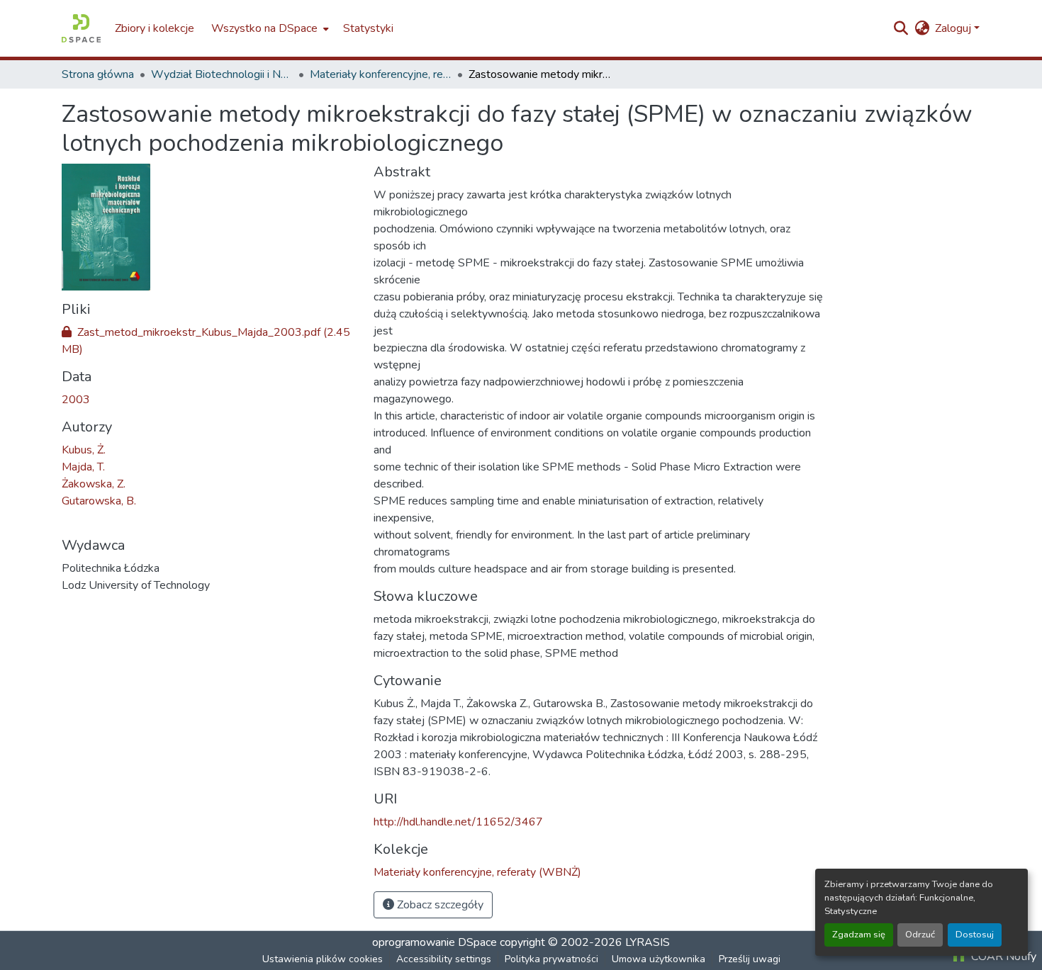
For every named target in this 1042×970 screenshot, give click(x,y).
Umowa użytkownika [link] (658, 959)
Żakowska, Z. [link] (93, 484)
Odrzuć (920, 934)
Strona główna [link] (98, 74)
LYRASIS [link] (647, 942)
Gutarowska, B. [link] (99, 501)
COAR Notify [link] (1002, 956)
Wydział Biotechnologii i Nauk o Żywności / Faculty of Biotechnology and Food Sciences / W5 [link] (222, 74)
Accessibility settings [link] (443, 959)
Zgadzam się (858, 934)
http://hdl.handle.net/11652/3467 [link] (458, 822)
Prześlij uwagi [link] (749, 959)
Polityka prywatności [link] (551, 959)
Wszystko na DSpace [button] (264, 28)
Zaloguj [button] (954, 28)
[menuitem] (268, 28)
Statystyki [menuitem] (368, 28)
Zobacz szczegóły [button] (438, 905)
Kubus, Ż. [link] (84, 450)
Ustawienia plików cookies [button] (322, 959)
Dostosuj (975, 934)
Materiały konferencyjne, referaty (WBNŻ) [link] (381, 74)
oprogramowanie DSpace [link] (434, 942)
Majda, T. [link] (83, 467)
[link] (209, 341)
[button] (81, 28)
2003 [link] (76, 399)
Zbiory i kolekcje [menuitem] (154, 28)
